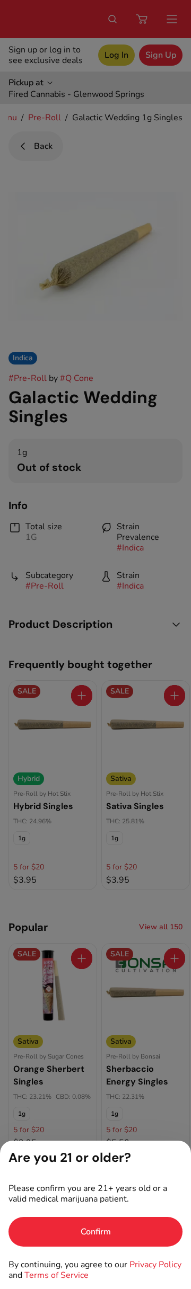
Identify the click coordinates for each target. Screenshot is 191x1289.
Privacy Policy (155, 1264)
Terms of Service (56, 1275)
